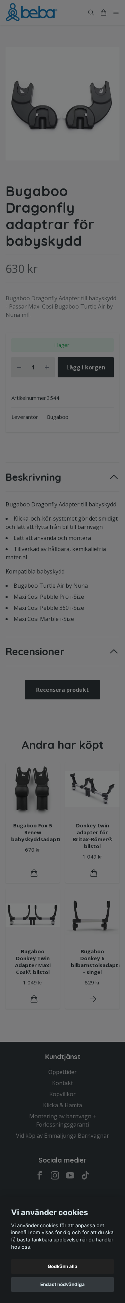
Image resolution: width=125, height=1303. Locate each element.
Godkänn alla (62, 1266)
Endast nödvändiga (62, 1284)
